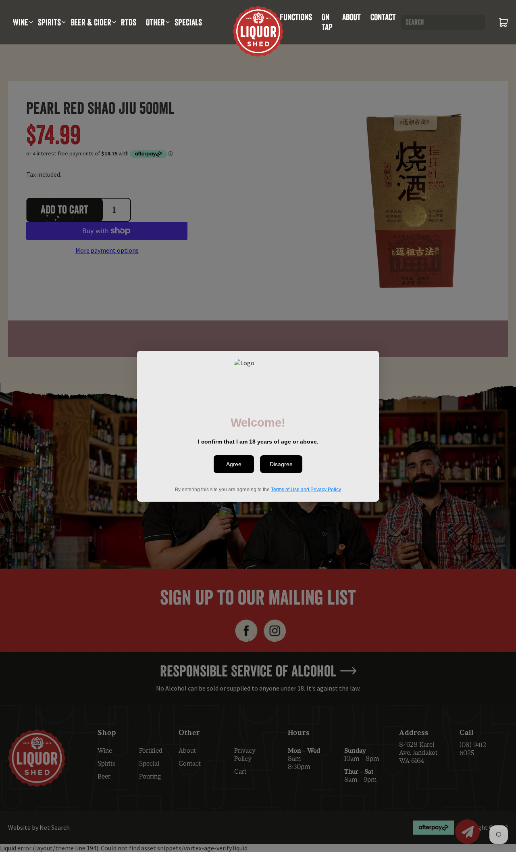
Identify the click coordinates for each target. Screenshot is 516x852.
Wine (20, 22)
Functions (296, 17)
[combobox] (443, 22)
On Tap (327, 22)
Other (155, 22)
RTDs (128, 22)
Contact (383, 17)
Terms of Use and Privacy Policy (306, 489)
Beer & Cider (91, 22)
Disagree (281, 464)
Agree (233, 464)
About (351, 17)
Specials (188, 22)
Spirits (49, 22)
